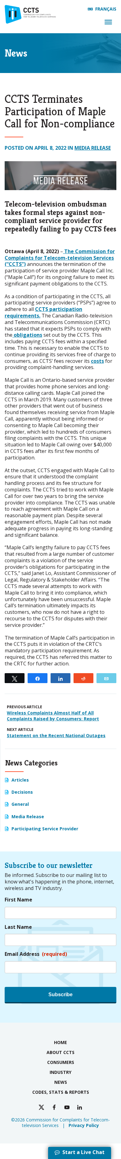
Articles (20, 780)
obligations (27, 334)
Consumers (60, 1062)
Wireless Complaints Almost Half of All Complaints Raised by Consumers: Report (53, 716)
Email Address (36, 954)
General (20, 804)
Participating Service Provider (44, 829)
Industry (60, 1072)
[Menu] (108, 22)
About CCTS (60, 1052)
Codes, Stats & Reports (60, 1092)
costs (97, 361)
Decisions (22, 792)
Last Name (18, 927)
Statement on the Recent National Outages (56, 735)
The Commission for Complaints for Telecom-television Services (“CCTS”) (60, 258)
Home (60, 1042)
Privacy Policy (84, 1125)
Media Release (92, 147)
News (60, 1082)
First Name (18, 900)
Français (105, 9)
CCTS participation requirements (43, 312)
